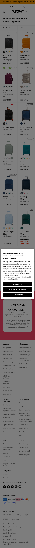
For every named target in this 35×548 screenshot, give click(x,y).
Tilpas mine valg (17, 294)
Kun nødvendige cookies (17, 289)
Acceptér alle (17, 284)
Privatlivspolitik (26, 277)
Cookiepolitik (13, 279)
